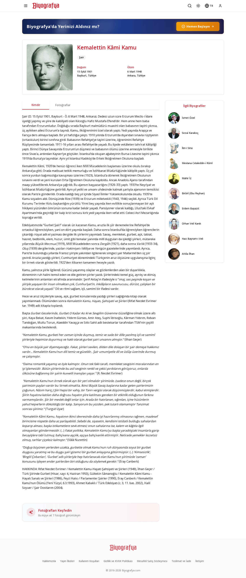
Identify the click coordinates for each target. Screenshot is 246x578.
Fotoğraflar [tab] (62, 105)
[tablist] (90, 105)
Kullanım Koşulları (89, 561)
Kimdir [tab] (35, 105)
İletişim (199, 561)
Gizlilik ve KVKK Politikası (118, 561)
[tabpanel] (90, 318)
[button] (208, 5)
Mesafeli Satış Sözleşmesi (152, 561)
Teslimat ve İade (181, 561)
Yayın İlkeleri (67, 561)
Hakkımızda (49, 561)
